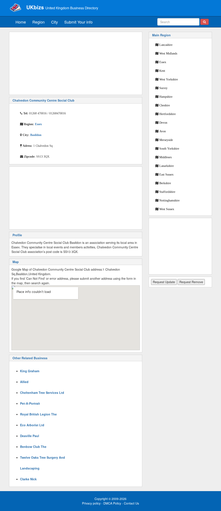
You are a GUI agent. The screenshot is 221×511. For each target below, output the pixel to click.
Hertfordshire (167, 113)
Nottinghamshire (169, 200)
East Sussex (166, 174)
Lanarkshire (166, 165)
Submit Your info (78, 22)
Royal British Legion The (38, 414)
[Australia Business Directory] (15, 7)
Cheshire (164, 105)
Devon (163, 122)
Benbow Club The (33, 446)
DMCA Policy (112, 503)
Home (21, 22)
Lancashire (165, 44)
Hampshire (165, 96)
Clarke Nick (28, 479)
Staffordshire (167, 191)
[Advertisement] (75, 63)
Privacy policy (91, 503)
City (54, 22)
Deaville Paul (29, 436)
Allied (24, 382)
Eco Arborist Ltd (32, 425)
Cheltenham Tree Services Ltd (42, 392)
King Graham (29, 371)
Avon (162, 131)
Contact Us (131, 503)
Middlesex (165, 157)
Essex (162, 62)
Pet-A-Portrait (30, 403)
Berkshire (165, 183)
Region (38, 22)
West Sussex (166, 209)
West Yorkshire (168, 79)
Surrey (163, 87)
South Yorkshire (169, 148)
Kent (162, 70)
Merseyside (166, 139)
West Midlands (168, 53)
